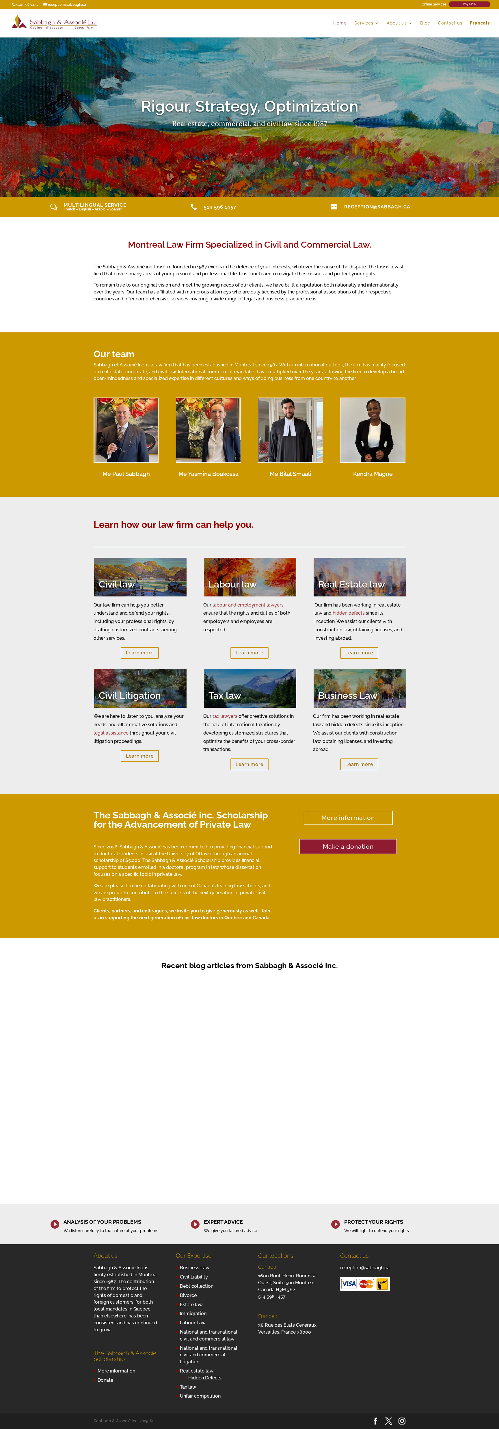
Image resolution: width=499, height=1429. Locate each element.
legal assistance (111, 733)
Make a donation (348, 846)
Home (340, 23)
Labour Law (193, 1323)
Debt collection (196, 1286)
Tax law (188, 1387)
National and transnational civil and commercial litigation (208, 1355)
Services (363, 23)
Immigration (193, 1313)
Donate (105, 1380)
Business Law (194, 1267)
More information (348, 817)
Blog (425, 23)
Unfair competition (200, 1396)
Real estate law (196, 1371)
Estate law (191, 1304)
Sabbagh (114, 1089)
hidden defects (349, 613)
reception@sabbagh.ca (377, 207)
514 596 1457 (220, 207)
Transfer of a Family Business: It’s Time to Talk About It (347, 1078)
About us (397, 23)
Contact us (450, 23)
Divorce (188, 1295)
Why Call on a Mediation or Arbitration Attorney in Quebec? (141, 1074)
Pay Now (469, 4)
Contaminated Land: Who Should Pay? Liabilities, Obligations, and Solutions (244, 1077)
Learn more (140, 653)
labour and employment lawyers (248, 605)
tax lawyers (225, 716)
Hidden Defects (204, 1378)
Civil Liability (194, 1277)
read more (109, 1141)
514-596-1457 (27, 5)
